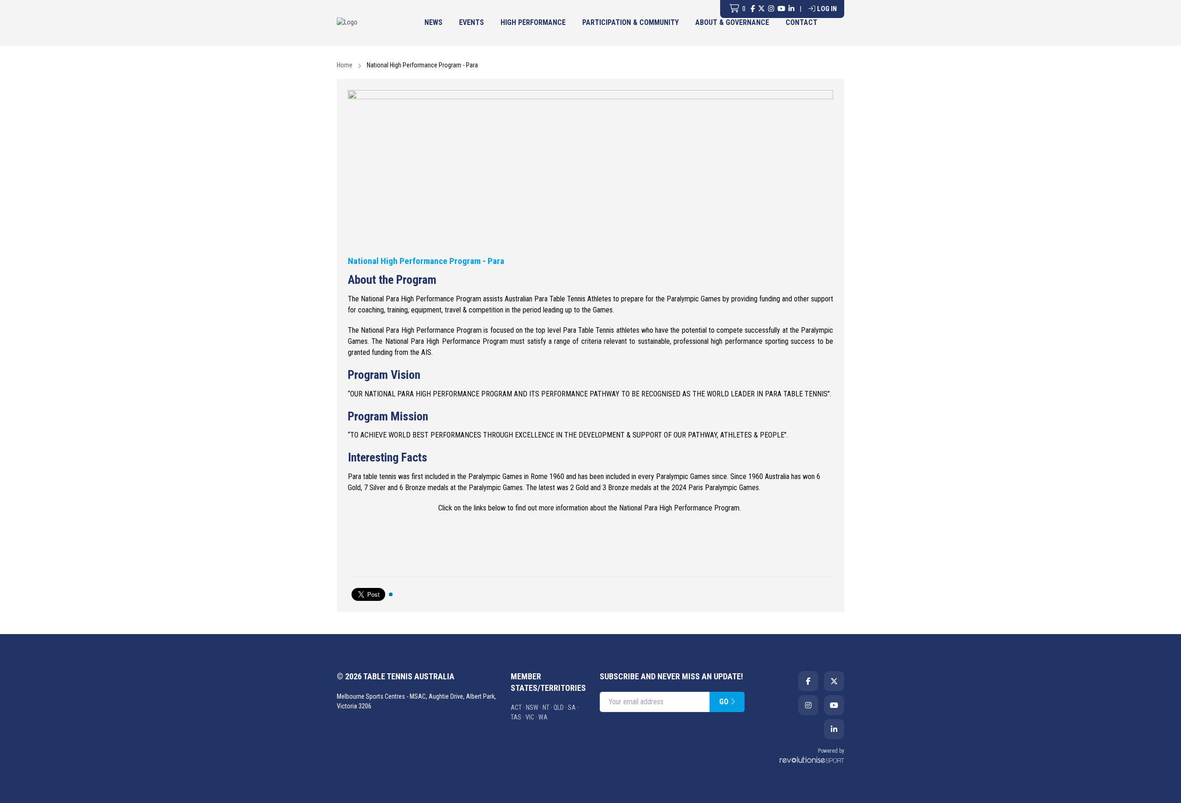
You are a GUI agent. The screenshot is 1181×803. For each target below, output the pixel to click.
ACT (516, 707)
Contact (801, 22)
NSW (532, 707)
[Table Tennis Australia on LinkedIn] (791, 9)
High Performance (533, 22)
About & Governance (732, 22)
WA (543, 717)
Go (724, 701)
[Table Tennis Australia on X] (761, 9)
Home (344, 65)
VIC (529, 717)
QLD (559, 707)
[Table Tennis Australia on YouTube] (781, 9)
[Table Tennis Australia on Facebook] (753, 9)
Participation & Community (630, 22)
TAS (516, 717)
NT (546, 707)
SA (572, 707)
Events (471, 22)
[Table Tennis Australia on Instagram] (771, 9)
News (433, 22)
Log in (827, 9)
